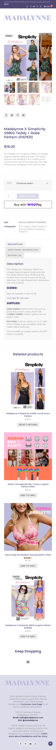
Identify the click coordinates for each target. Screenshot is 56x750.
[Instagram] (37, 6)
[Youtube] (34, 6)
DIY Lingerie (25, 226)
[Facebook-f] (30, 6)
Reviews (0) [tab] (15, 255)
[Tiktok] (40, 6)
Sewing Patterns (27, 229)
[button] (28, 662)
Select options (28, 424)
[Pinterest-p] (26, 744)
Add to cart (27, 196)
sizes (9, 183)
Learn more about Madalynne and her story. (28, 735)
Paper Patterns (39, 226)
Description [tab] (15, 244)
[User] (27, 6)
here (6, 4)
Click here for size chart (18, 298)
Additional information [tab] (23, 250)
